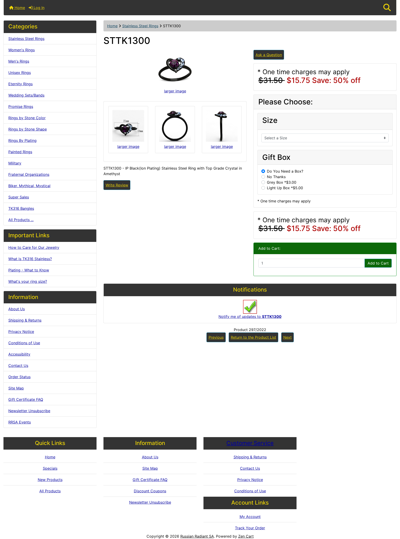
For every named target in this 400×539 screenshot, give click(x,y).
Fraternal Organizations (28, 174)
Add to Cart (378, 263)
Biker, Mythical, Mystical (29, 185)
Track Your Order (250, 528)
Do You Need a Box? (285, 171)
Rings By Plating (22, 140)
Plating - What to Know (28, 270)
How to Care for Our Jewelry (33, 247)
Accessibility (19, 354)
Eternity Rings (20, 84)
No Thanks (276, 176)
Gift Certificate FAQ (25, 399)
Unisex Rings (19, 72)
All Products (50, 491)
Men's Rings (18, 61)
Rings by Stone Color (27, 118)
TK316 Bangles (21, 208)
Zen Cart (246, 536)
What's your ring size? (27, 281)
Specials (50, 468)
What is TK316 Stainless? (30, 258)
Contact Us (18, 365)
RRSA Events (19, 422)
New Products (50, 479)
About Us (16, 309)
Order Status (19, 377)
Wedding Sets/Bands (26, 95)
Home (19, 7)
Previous (216, 337)
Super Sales (18, 197)
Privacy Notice (21, 331)
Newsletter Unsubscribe (29, 410)
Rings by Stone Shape (27, 129)
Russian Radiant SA (197, 536)
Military (14, 163)
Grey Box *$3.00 (281, 182)
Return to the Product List (253, 337)
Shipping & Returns (24, 320)
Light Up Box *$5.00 (285, 188)
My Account (250, 516)
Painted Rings (20, 151)
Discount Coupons (150, 491)
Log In (38, 7)
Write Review (117, 185)
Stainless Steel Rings (140, 26)
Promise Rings (20, 106)
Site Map (16, 388)
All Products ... (21, 219)
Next (287, 337)
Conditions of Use (24, 343)
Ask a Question (269, 54)
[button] (387, 7)
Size (270, 120)
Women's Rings (21, 50)
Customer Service (250, 443)
